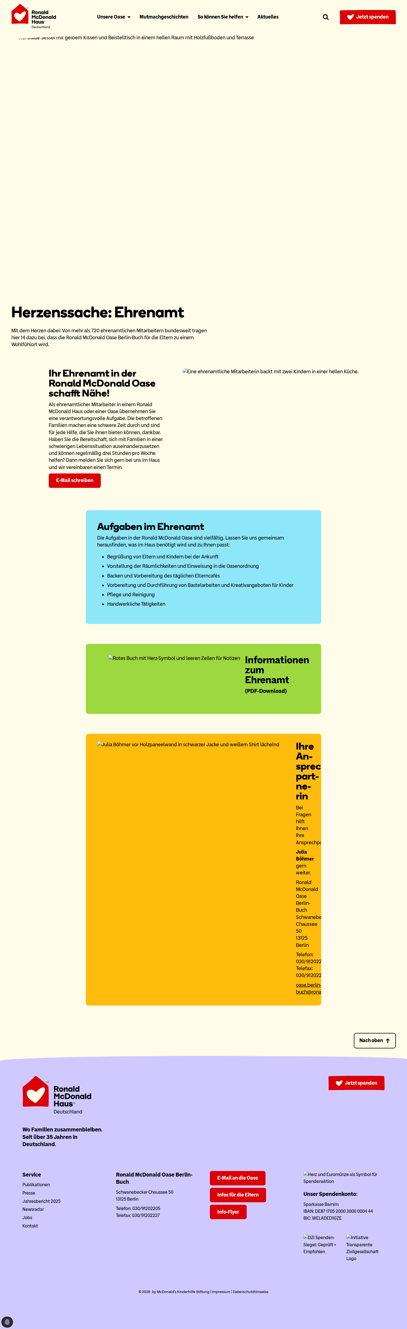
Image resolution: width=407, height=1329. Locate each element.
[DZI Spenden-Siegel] (322, 1251)
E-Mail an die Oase (237, 1178)
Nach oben (371, 1040)
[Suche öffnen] (326, 17)
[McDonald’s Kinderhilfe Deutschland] (57, 1112)
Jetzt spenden (372, 17)
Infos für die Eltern (238, 1195)
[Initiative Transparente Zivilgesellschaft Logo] (365, 1258)
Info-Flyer (228, 1212)
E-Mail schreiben (74, 480)
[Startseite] (33, 17)
